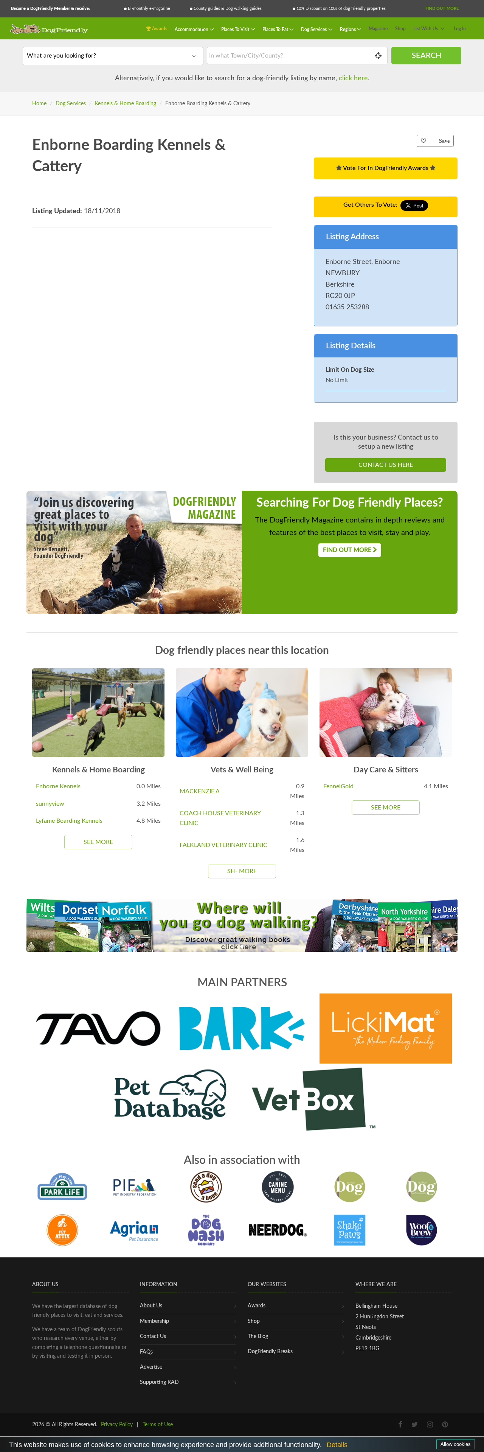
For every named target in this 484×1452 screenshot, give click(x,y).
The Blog (258, 1336)
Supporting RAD (159, 1382)
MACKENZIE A (200, 791)
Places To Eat (275, 29)
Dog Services (314, 29)
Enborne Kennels (58, 786)
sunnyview (50, 804)
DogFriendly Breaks (270, 1351)
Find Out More (442, 8)
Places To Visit (235, 29)
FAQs (146, 1352)
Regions (348, 29)
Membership (154, 1321)
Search (426, 55)
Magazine (378, 29)
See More (98, 842)
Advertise (151, 1367)
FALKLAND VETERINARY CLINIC (223, 845)
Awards (159, 29)
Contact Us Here (385, 465)
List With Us (425, 29)
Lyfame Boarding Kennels (69, 821)
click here (353, 78)
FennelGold (338, 786)
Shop (400, 29)
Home (39, 103)
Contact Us (153, 1336)
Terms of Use (158, 1424)
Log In (460, 29)
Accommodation (192, 29)
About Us (151, 1306)
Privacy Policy (117, 1424)
